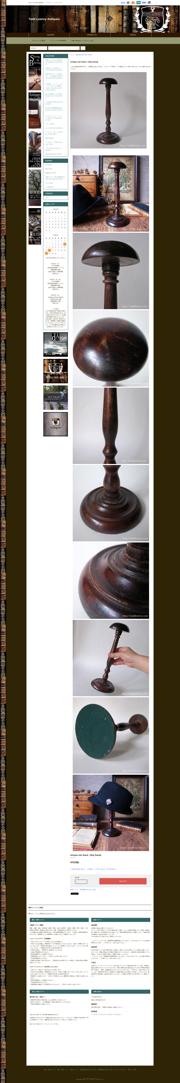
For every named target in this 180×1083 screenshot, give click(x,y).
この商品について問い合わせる (96, 869)
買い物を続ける (111, 869)
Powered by (79, 1079)
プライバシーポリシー (120, 1069)
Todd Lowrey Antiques (44, 19)
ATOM (134, 1069)
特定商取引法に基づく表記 (88, 889)
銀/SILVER (48, 169)
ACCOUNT (50, 35)
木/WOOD (48, 165)
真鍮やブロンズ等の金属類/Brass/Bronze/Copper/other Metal (55, 178)
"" (39, 40)
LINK (46, 197)
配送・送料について (63, 1069)
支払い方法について (50, 1069)
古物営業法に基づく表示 (104, 1069)
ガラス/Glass (49, 183)
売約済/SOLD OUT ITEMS (84, 55)
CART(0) (133, 35)
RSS (129, 1069)
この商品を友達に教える (77, 869)
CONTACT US (91, 35)
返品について (74, 889)
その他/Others (49, 187)
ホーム (72, 55)
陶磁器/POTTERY (50, 173)
